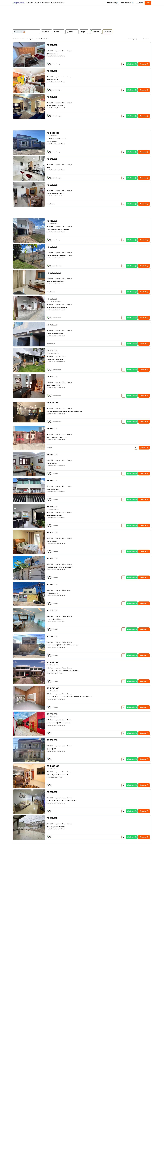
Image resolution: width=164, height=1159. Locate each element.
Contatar (143, 64)
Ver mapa (132, 39)
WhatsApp (131, 64)
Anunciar (140, 3)
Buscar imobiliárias (57, 2)
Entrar (148, 3)
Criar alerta (107, 31)
